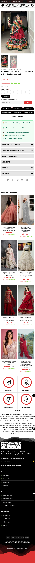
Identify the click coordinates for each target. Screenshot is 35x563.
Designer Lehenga (15, 69)
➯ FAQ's (5, 168)
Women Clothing (27, 414)
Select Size (5, 89)
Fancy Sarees (26, 425)
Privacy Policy (7, 495)
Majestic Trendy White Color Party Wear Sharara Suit (9, 274)
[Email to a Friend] (22, 180)
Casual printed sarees (10, 423)
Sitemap (17, 410)
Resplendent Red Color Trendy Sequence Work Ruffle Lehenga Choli (26, 319)
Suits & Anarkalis (10, 421)
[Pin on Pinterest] (27, 180)
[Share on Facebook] (13, 180)
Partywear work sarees (25, 423)
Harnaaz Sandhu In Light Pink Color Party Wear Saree (9, 363)
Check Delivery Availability (9, 99)
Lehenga (4, 69)
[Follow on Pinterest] (25, 542)
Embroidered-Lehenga (26, 431)
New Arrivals (29, 418)
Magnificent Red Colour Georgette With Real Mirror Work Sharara (9, 319)
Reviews (6, 482)
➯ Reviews (6, 162)
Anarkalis (22, 427)
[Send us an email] (19, 542)
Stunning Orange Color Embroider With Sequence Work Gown (9, 229)
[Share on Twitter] (17, 180)
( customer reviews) (14, 80)
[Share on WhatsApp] (8, 180)
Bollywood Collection (23, 421)
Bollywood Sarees (17, 416)
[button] (2, 5)
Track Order (6, 518)
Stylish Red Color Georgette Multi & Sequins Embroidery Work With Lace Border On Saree (26, 364)
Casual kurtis (6, 431)
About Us (6, 475)
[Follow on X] (12, 542)
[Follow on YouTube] (28, 542)
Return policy (7, 502)
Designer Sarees (16, 425)
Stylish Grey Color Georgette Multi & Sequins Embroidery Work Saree (26, 229)
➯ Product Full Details (11, 145)
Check (28, 102)
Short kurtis (29, 429)
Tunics (15, 429)
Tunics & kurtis (20, 418)
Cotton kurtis (14, 431)
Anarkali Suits (13, 427)
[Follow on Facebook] (6, 542)
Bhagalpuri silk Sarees (8, 418)
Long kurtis (21, 429)
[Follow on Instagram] (9, 542)
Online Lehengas (5, 416)
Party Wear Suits (29, 416)
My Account (6, 515)
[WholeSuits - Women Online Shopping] (17, 5)
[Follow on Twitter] (16, 542)
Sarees (2, 421)
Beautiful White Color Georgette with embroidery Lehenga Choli (26, 274)
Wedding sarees (5, 425)
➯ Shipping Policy (9, 156)
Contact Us (6, 479)
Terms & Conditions (9, 505)
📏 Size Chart (5, 96)
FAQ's (5, 525)
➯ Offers (5, 174)
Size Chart (6, 522)
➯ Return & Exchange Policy (14, 150)
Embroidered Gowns (17, 434)
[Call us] (22, 542)
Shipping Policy (8, 498)
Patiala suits (29, 427)
